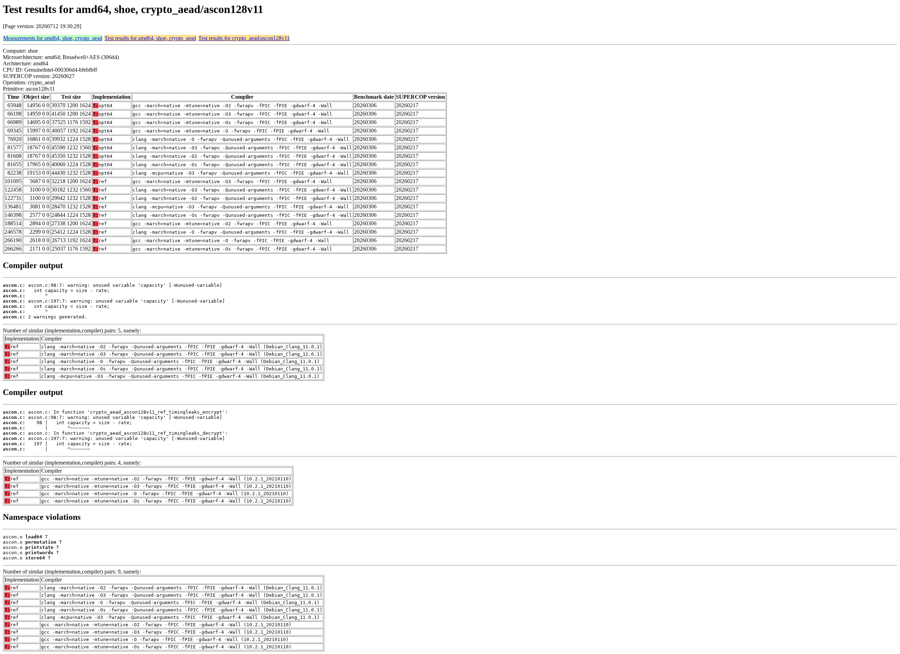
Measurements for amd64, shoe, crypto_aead (52, 38)
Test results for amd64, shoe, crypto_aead (150, 38)
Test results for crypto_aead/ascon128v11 (244, 38)
